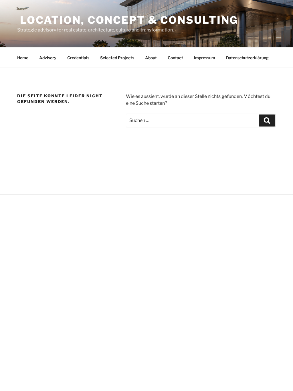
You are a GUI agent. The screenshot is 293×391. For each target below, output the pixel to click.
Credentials (78, 57)
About (151, 57)
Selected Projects (117, 57)
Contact (175, 57)
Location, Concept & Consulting (127, 20)
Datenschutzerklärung (247, 57)
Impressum (204, 57)
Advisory (47, 57)
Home (22, 57)
